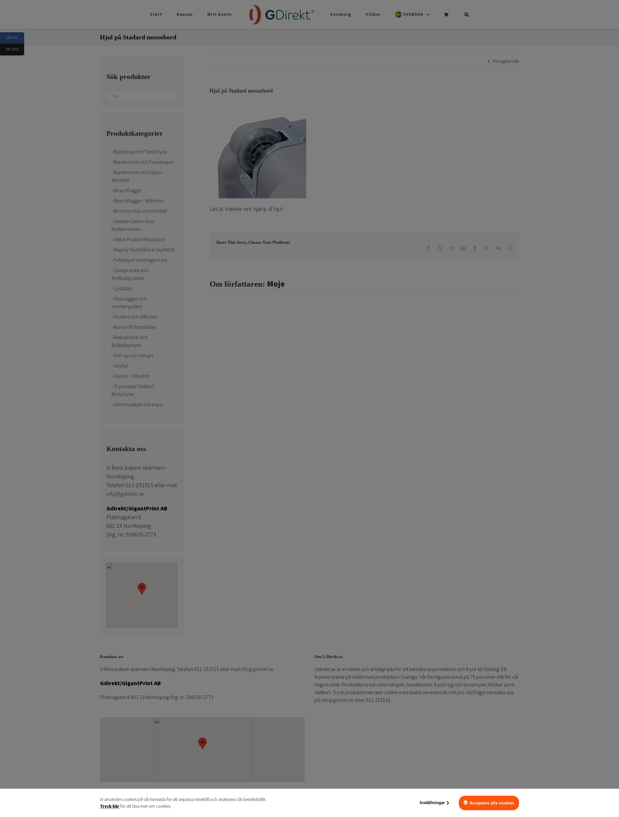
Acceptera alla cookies (491, 803)
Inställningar (432, 802)
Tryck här (109, 806)
